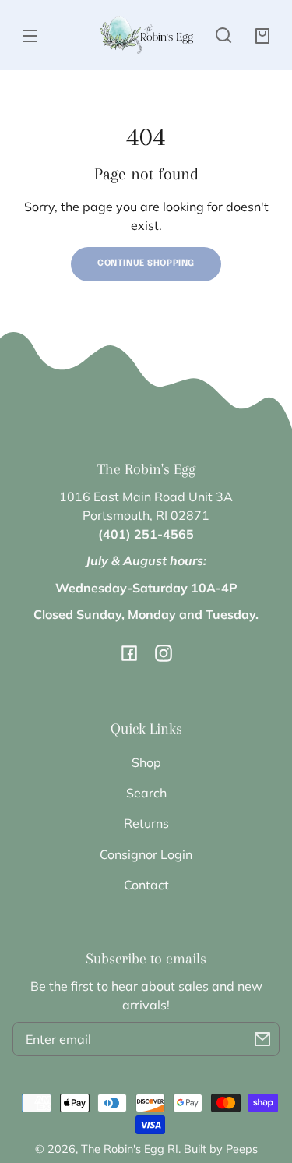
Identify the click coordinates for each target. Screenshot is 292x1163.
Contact (146, 885)
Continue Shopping (146, 263)
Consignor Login (146, 854)
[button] (223, 35)
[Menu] (29, 35)
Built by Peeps (221, 1149)
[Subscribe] (262, 1039)
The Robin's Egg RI (129, 1149)
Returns (146, 823)
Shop (146, 762)
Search (146, 793)
